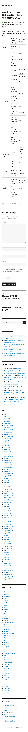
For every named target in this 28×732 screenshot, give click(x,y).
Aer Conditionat (9, 705)
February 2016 (8, 513)
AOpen (6, 600)
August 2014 (7, 533)
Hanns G (6, 629)
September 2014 (8, 530)
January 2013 (8, 568)
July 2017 (6, 478)
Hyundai (6, 642)
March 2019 (7, 449)
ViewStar (6, 690)
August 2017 (7, 476)
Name (4, 246)
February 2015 (8, 524)
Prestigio (6, 668)
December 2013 (8, 550)
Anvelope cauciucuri (10, 708)
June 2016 (6, 504)
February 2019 (8, 452)
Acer (5, 594)
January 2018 (8, 465)
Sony (5, 682)
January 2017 (8, 491)
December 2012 (8, 570)
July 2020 (6, 414)
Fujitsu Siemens (9, 622)
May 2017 (6, 482)
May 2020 (7, 419)
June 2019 (6, 443)
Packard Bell (8, 662)
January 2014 (8, 548)
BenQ (5, 611)
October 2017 (8, 471)
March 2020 (7, 423)
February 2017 (8, 489)
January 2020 (8, 427)
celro (6, 203)
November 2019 (8, 432)
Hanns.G (6, 631)
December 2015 (8, 517)
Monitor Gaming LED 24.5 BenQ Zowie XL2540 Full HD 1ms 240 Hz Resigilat (14, 399)
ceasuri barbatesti (9, 712)
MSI (5, 655)
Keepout (6, 646)
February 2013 (8, 566)
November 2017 (8, 469)
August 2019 (7, 438)
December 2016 (8, 493)
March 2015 (7, 522)
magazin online (9, 719)
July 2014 (6, 535)
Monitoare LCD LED (10, 653)
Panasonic (7, 664)
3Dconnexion (8, 592)
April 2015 (7, 520)
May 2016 (6, 506)
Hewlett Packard (9, 633)
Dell (5, 614)
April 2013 (7, 561)
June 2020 (7, 416)
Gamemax (7, 625)
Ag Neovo (7, 596)
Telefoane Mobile (9, 721)
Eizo (5, 616)
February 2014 (8, 546)
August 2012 (7, 579)
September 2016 (8, 500)
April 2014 (7, 541)
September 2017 (8, 473)
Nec (5, 657)
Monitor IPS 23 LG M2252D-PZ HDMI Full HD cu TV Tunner (15, 377)
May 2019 (6, 445)
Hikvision (7, 636)
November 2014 (8, 526)
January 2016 (8, 515)
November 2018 (8, 458)
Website (4, 261)
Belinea (20, 203)
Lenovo (6, 649)
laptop (6, 714)
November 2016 (8, 495)
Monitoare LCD (9, 5)
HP (5, 640)
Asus (5, 605)
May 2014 (6, 539)
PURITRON (7, 673)
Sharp (5, 679)
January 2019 (8, 454)
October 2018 (8, 460)
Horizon (6, 638)
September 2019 (8, 436)
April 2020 (7, 421)
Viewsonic (7, 688)
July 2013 (6, 555)
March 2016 (7, 511)
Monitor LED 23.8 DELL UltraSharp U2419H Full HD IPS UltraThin (14, 393)
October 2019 (8, 434)
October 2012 (8, 574)
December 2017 (8, 467)
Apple (5, 603)
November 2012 (8, 572)
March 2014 (7, 544)
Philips (6, 666)
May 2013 (6, 559)
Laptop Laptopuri (9, 716)
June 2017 (6, 480)
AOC (5, 598)
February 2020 (8, 425)
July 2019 (6, 441)
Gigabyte (6, 627)
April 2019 (7, 447)
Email (4, 253)
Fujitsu (6, 620)
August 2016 (7, 502)
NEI (5, 660)
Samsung (6, 677)
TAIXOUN (6, 686)
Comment (5, 222)
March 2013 (7, 563)
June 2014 (6, 537)
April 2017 (7, 484)
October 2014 (8, 528)
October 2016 (8, 498)
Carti (5, 710)
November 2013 (8, 552)
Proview (6, 671)
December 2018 (8, 456)
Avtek (5, 607)
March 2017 (7, 487)
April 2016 (7, 509)
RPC (5, 675)
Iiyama (6, 644)
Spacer (6, 684)
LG (4, 651)
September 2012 (8, 577)
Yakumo (6, 693)
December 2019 (8, 430)
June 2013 (6, 557)
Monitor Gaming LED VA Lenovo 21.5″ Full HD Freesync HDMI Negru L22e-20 (14, 371)
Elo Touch (7, 618)
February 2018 (8, 463)
